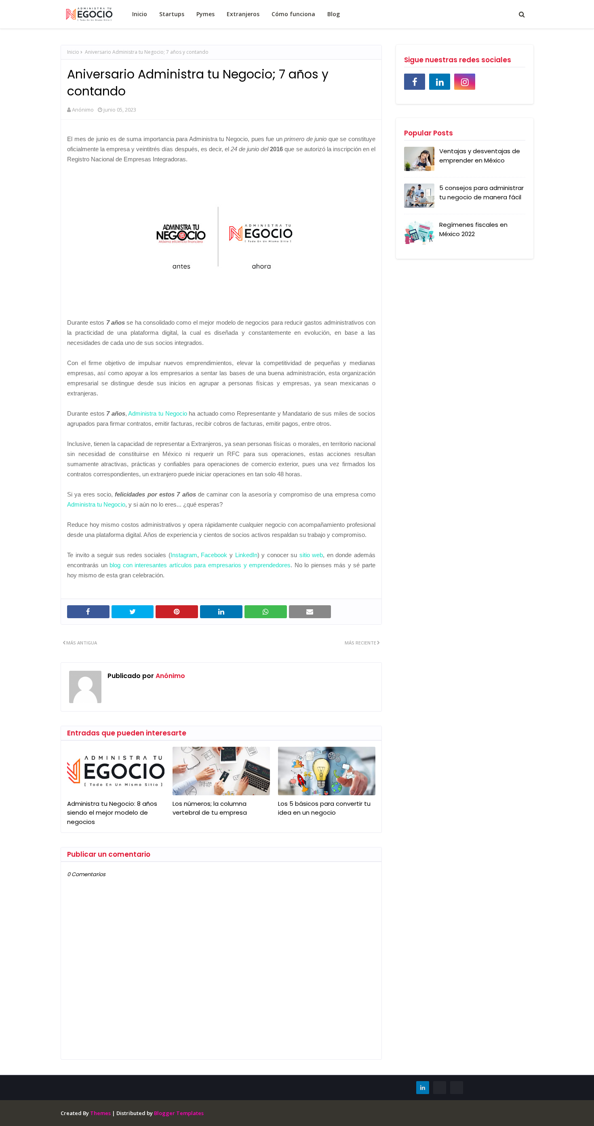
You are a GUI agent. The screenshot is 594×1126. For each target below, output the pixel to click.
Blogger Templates (179, 1113)
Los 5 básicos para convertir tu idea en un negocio (324, 808)
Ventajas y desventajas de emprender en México (479, 156)
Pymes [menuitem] (205, 14)
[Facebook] (439, 1087)
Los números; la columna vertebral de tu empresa (210, 808)
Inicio (73, 52)
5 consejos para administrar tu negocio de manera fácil (481, 192)
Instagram (184, 554)
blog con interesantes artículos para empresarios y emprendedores (200, 565)
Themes (100, 1113)
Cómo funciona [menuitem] (293, 14)
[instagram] (464, 82)
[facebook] (414, 82)
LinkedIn (246, 554)
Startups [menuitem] (171, 14)
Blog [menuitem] (333, 14)
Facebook (214, 554)
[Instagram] (456, 1087)
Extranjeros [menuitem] (243, 14)
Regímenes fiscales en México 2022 (473, 229)
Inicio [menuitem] (139, 14)
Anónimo (83, 109)
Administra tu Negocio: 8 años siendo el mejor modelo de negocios (112, 812)
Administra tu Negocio (157, 413)
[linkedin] (439, 82)
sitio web (311, 554)
